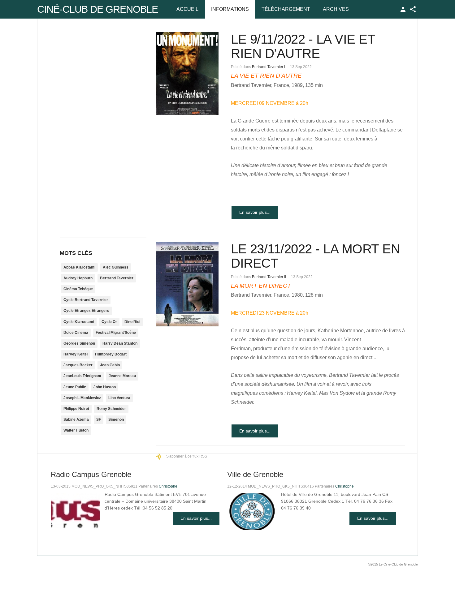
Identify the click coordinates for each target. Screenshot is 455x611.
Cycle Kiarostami (78, 322)
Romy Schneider (111, 409)
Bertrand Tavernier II (269, 277)
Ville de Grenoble (255, 474)
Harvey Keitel (75, 354)
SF (98, 419)
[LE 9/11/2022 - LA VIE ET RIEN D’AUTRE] (187, 73)
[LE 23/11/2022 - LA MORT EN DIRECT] (187, 284)
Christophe (168, 486)
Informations (230, 9)
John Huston (104, 387)
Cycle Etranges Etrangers (86, 310)
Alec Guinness (115, 267)
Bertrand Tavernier (116, 278)
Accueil (187, 9)
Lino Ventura (119, 398)
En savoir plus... (255, 212)
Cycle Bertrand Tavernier (85, 300)
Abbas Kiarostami (79, 267)
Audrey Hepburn (78, 278)
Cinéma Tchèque (78, 289)
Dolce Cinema (75, 332)
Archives (336, 9)
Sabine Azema (76, 419)
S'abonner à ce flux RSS (186, 456)
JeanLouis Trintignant (82, 376)
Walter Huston (76, 430)
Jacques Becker (78, 365)
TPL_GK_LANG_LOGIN (403, 9)
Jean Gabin (110, 365)
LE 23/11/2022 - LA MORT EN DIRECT (315, 256)
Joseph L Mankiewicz (82, 398)
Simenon (116, 419)
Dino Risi (132, 322)
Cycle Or (109, 322)
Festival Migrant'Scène (116, 332)
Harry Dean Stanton (119, 343)
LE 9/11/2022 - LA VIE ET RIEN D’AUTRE (303, 46)
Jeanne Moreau (122, 376)
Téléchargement (286, 9)
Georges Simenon (79, 343)
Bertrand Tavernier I (268, 67)
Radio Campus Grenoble (91, 474)
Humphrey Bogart (111, 354)
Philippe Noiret (76, 409)
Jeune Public (74, 387)
